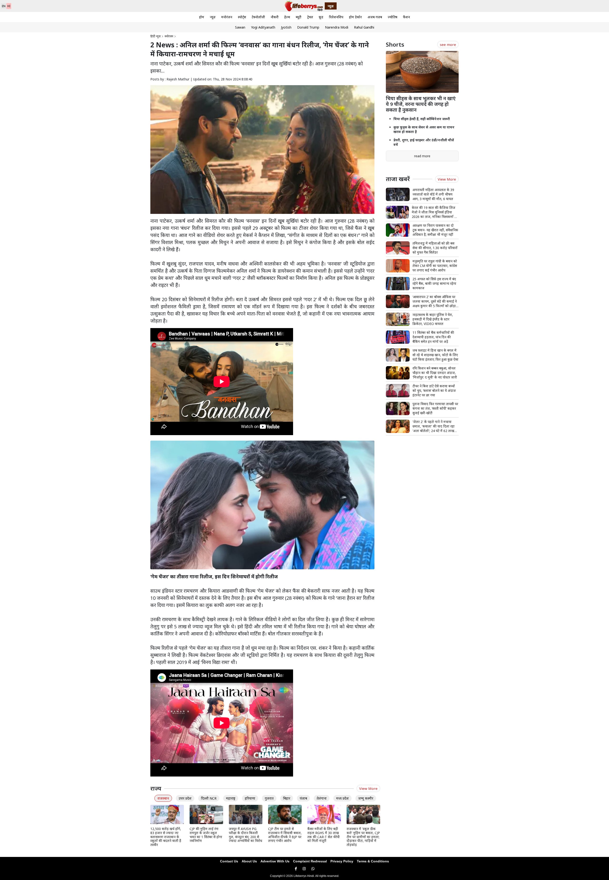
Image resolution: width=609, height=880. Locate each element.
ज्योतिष (392, 17)
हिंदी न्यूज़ (155, 36)
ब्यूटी (298, 17)
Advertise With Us (275, 861)
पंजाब (303, 798)
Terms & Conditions (373, 861)
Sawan (240, 27)
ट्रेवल (310, 17)
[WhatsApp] (312, 869)
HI (8, 6)
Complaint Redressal (310, 861)
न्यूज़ (213, 17)
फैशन (406, 17)
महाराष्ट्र (230, 798)
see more (448, 44)
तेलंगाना (322, 798)
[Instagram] (304, 869)
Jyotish (286, 27)
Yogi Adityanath (263, 27)
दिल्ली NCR (208, 798)
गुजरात (269, 798)
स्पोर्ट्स (242, 17)
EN (3, 6)
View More (368, 788)
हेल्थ (287, 17)
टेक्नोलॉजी (258, 17)
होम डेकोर (355, 17)
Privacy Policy (341, 861)
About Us (249, 861)
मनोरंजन (226, 17)
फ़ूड (321, 17)
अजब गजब (375, 17)
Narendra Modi (336, 27)
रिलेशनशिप (336, 17)
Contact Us (229, 861)
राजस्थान (163, 798)
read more (422, 156)
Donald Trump (308, 27)
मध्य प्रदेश (342, 798)
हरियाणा (250, 798)
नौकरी (275, 17)
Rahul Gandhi (364, 27)
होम (201, 17)
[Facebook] (296, 869)
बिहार (286, 798)
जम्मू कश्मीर (365, 798)
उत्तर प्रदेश (185, 798)
